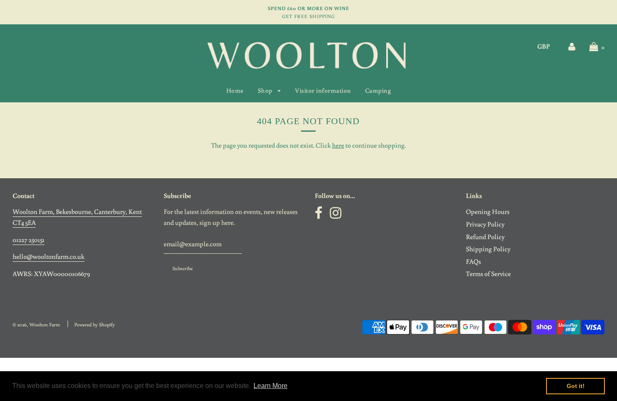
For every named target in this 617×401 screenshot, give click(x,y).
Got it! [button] (576, 386)
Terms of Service (488, 273)
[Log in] (571, 46)
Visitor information (323, 90)
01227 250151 (28, 239)
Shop (266, 90)
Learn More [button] (271, 385)
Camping (378, 90)
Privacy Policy (485, 224)
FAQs (473, 261)
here (338, 145)
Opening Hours (488, 211)
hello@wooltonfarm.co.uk (48, 256)
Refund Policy (485, 236)
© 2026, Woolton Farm (36, 324)
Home (235, 90)
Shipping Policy (488, 249)
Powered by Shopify (94, 324)
